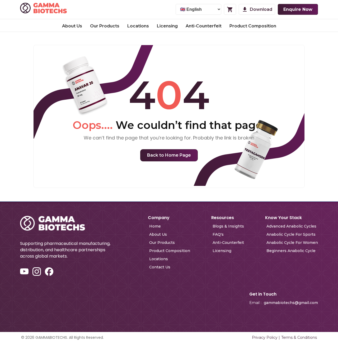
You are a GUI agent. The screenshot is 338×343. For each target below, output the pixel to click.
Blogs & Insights (228, 226)
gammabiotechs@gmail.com (291, 302)
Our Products (104, 25)
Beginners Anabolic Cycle (291, 250)
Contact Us (159, 267)
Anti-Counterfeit (204, 25)
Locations (138, 25)
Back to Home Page (169, 155)
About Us (72, 25)
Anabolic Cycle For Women (292, 242)
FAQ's (218, 234)
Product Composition (252, 25)
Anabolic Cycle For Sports (291, 234)
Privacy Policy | (266, 337)
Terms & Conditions (299, 337)
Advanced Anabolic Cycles (291, 226)
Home (155, 226)
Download (261, 9)
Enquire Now (297, 9)
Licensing (167, 25)
